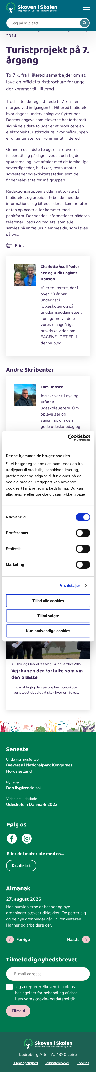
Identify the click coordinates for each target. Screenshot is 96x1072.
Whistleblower (57, 1063)
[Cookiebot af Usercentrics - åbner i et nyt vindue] (68, 437)
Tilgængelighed (25, 1063)
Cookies (83, 1063)
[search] (84, 23)
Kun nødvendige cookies (48, 631)
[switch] (83, 533)
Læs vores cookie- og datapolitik (45, 999)
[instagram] (27, 839)
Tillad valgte (48, 616)
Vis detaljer (70, 585)
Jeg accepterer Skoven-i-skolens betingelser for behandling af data (46, 993)
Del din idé (21, 865)
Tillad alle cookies (48, 601)
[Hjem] (31, 7)
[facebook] (12, 839)
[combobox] (44, 23)
